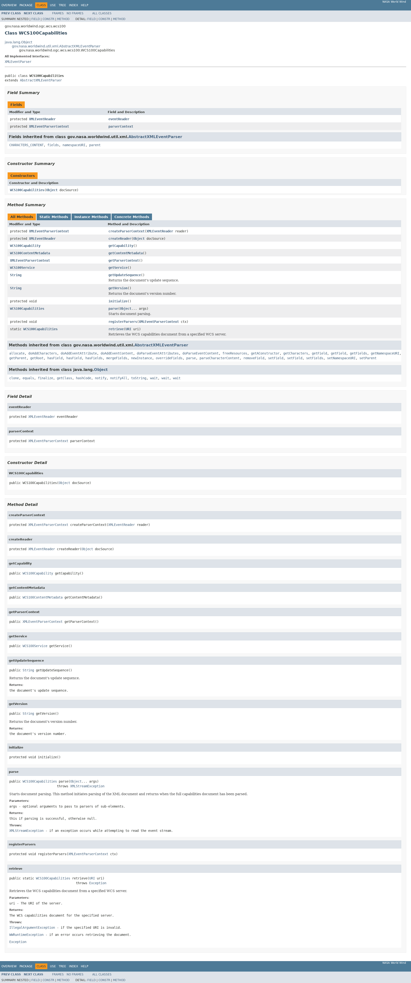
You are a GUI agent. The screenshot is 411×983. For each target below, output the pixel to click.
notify (100, 378)
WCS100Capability (25, 246)
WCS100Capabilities (27, 190)
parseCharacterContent (220, 358)
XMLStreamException (87, 786)
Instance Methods (91, 217)
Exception (97, 883)
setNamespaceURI (341, 358)
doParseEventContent (200, 353)
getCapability (120, 246)
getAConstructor (265, 353)
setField (275, 358)
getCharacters (295, 353)
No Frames (75, 13)
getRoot (37, 358)
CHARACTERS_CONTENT (26, 145)
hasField (55, 358)
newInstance (141, 358)
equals (28, 378)
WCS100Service (22, 267)
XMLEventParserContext (49, 126)
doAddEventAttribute (79, 353)
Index (73, 5)
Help (84, 5)
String (15, 275)
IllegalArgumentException (32, 927)
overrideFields (169, 358)
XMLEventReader (42, 119)
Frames (58, 13)
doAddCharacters (42, 353)
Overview (9, 5)
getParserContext (123, 260)
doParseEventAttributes (158, 353)
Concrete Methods (131, 217)
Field (35, 19)
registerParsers (122, 322)
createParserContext (126, 231)
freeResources (234, 353)
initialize (117, 301)
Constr (48, 19)
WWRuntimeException (26, 935)
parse (113, 308)
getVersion (117, 288)
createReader (119, 238)
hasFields (94, 358)
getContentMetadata (125, 253)
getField (319, 353)
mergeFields (116, 358)
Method (63, 19)
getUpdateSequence (124, 275)
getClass (64, 378)
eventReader (118, 119)
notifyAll (118, 378)
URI (128, 329)
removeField (253, 358)
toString (138, 378)
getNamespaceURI (385, 353)
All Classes (102, 13)
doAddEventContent (117, 353)
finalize (45, 378)
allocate (16, 353)
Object (52, 190)
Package (26, 5)
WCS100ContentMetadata (30, 253)
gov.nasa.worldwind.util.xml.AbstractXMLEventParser (56, 46)
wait (154, 378)
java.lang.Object (18, 42)
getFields (358, 353)
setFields (314, 358)
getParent (17, 358)
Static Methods (53, 217)
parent (95, 145)
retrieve (116, 329)
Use (53, 5)
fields (53, 145)
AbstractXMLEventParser (41, 80)
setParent (368, 358)
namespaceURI (74, 145)
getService (117, 267)
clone (14, 378)
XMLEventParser (18, 62)
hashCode (83, 378)
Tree (62, 5)
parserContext (120, 126)
